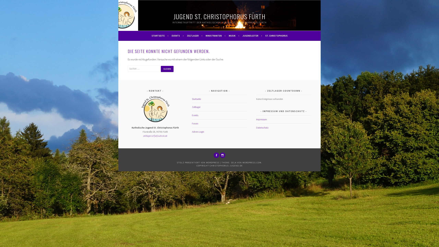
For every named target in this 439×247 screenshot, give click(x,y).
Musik (232, 35)
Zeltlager (193, 35)
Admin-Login (198, 131)
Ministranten (214, 35)
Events (176, 35)
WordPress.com (251, 162)
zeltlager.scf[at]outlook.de (155, 135)
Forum (195, 123)
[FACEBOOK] (216, 155)
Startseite (158, 35)
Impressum (261, 119)
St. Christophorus (276, 35)
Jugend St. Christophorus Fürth (219, 16)
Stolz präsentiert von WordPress (198, 162)
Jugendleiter (250, 35)
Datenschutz (262, 127)
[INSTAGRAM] (222, 155)
